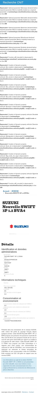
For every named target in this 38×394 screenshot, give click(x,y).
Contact (31, 392)
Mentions (25, 392)
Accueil (6, 191)
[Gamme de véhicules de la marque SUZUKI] (18, 227)
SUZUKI (15, 191)
